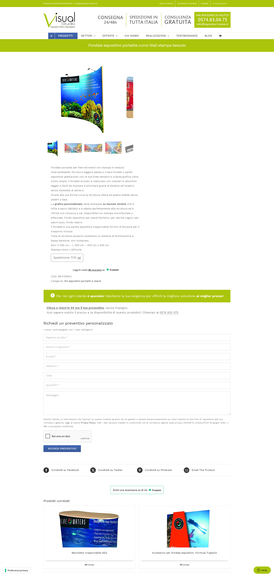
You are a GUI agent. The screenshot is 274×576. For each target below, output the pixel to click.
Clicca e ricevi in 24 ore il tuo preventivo (75, 307)
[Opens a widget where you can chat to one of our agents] (262, 570)
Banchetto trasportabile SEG (89, 552)
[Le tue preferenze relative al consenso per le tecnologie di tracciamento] (17, 570)
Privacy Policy (88, 422)
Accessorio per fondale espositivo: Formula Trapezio (184, 552)
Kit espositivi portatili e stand (82, 281)
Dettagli (90, 565)
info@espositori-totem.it (86, 3)
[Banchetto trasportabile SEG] (89, 526)
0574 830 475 (169, 312)
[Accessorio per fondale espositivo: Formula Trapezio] (184, 526)
